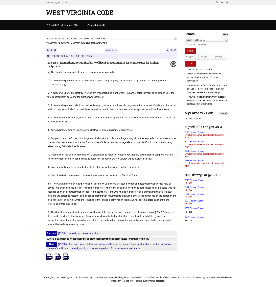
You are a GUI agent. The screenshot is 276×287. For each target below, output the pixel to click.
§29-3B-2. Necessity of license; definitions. (73, 233)
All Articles (111, 50)
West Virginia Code (79, 12)
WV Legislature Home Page (62, 25)
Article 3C (171, 50)
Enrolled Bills (96, 25)
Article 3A (51, 50)
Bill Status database (155, 281)
